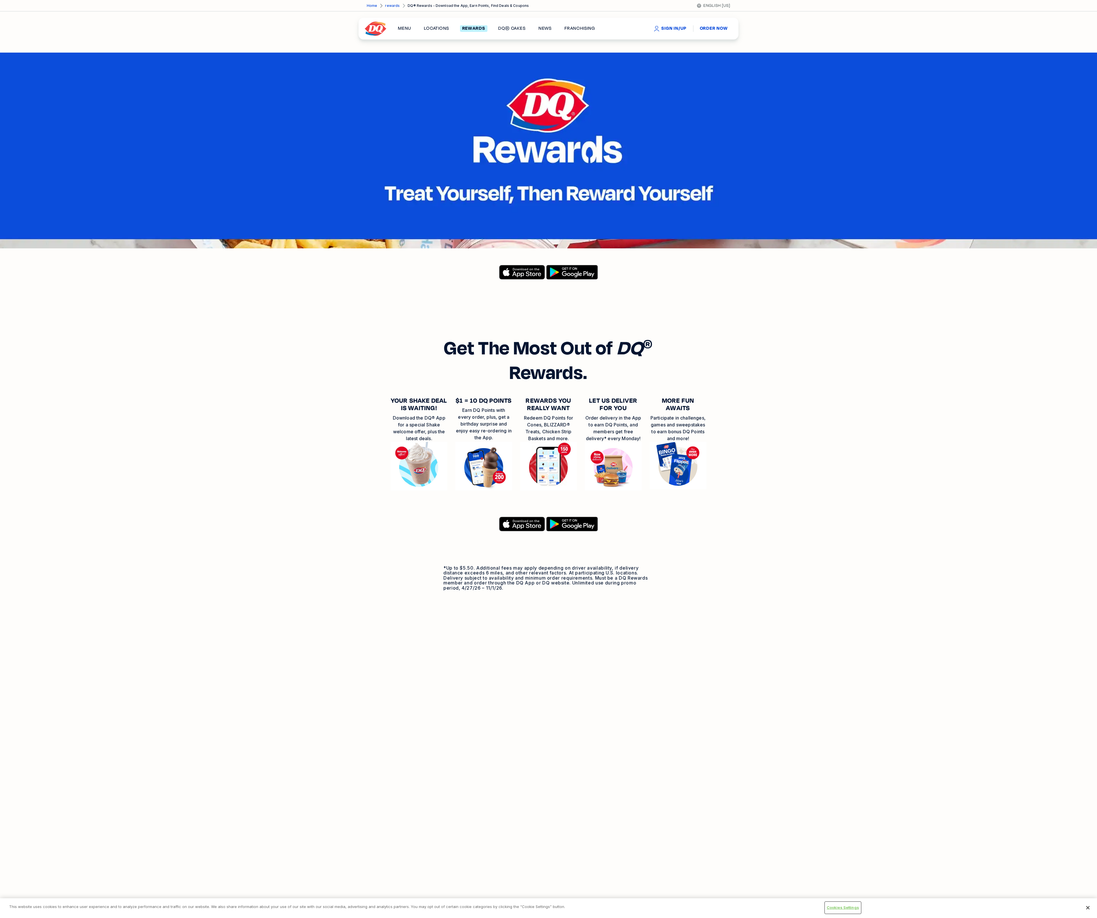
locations (436, 28)
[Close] (1088, 907)
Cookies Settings (843, 907)
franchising (579, 28)
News (545, 28)
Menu (404, 28)
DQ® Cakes (511, 28)
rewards (392, 5)
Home (372, 5)
